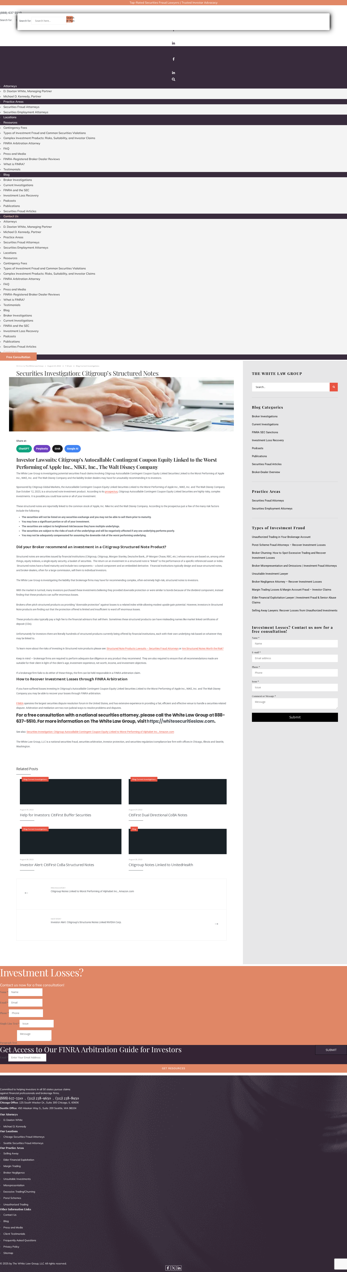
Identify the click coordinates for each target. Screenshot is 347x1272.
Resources (10, 122)
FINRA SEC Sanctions (265, 432)
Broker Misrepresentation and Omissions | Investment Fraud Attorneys (294, 565)
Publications (11, 206)
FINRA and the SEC (16, 190)
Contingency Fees (15, 127)
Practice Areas (13, 101)
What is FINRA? (14, 164)
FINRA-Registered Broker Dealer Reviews (31, 159)
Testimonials (11, 169)
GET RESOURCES (173, 1068)
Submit (295, 717)
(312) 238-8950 (67, 1098)
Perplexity (42, 448)
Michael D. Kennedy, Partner (22, 96)
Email (4, 1002)
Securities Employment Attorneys (25, 112)
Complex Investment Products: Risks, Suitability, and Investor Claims (49, 138)
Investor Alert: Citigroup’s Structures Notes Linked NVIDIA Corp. (86, 921)
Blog (6, 174)
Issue (255, 681)
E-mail (256, 652)
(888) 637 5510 (11, 12)
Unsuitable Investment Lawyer (271, 573)
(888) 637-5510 (11, 1098)
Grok (57, 448)
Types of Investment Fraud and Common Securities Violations (44, 133)
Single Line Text (10, 1023)
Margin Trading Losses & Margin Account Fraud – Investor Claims (291, 589)
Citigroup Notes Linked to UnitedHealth (161, 864)
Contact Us (10, 216)
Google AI (72, 448)
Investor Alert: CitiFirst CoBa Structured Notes (57, 864)
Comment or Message (264, 696)
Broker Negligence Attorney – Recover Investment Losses (287, 581)
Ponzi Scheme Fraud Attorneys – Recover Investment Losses (289, 545)
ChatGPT (24, 448)
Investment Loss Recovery (21, 195)
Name (255, 637)
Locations (9, 117)
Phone (256, 666)
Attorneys (10, 86)
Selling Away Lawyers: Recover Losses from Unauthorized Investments (294, 610)
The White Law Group (34, 366)
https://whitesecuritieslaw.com (180, 721)
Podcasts (9, 200)
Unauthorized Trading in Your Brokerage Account (281, 537)
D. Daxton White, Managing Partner (27, 91)
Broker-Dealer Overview (266, 472)
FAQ (6, 148)
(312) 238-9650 (39, 1098)
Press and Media (14, 154)
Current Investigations (18, 185)
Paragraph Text (8, 1042)
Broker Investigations (17, 180)
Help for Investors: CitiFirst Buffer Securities (55, 815)
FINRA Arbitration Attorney (21, 143)
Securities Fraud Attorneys (21, 107)
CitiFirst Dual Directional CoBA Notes (158, 815)
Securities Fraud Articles (19, 211)
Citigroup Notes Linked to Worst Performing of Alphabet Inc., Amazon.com (92, 890)
